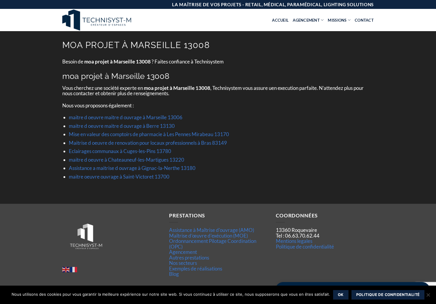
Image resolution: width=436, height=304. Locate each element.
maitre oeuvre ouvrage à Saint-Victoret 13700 (119, 177)
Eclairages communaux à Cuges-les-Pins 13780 (120, 151)
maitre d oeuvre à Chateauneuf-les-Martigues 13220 (126, 160)
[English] (66, 269)
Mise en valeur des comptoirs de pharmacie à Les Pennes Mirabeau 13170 (149, 134)
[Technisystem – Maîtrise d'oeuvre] (111, 20)
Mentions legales (294, 241)
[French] (74, 269)
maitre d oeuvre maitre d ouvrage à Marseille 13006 (125, 117)
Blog (174, 274)
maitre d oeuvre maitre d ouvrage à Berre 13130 (122, 126)
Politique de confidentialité (305, 246)
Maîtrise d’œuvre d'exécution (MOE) (208, 236)
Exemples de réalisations (195, 268)
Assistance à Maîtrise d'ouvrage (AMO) (211, 230)
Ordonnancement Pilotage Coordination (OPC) (212, 243)
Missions (337, 20)
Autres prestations (189, 257)
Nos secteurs (183, 263)
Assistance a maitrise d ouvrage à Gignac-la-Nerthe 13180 (132, 168)
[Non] (428, 296)
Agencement (306, 20)
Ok (341, 294)
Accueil (280, 20)
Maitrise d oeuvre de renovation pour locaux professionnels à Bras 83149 (148, 143)
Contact (364, 20)
